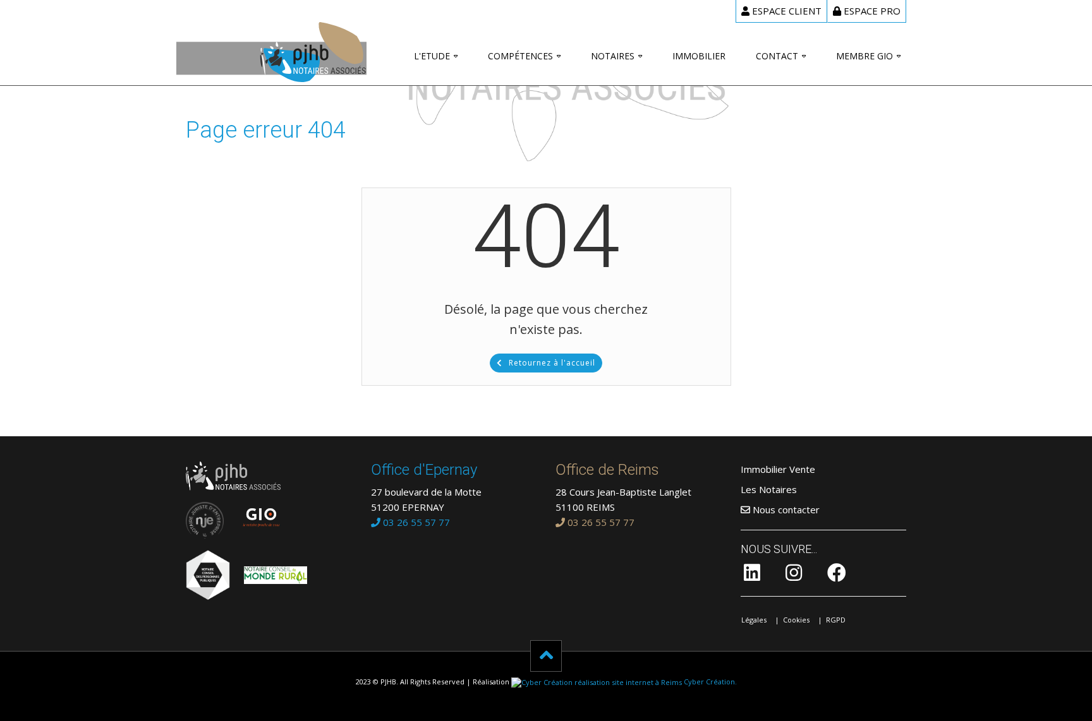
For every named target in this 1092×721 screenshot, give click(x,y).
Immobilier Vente (778, 469)
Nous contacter (785, 509)
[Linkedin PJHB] (752, 575)
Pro (872, 10)
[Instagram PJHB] (794, 575)
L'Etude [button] (432, 56)
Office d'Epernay (424, 470)
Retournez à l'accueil (552, 362)
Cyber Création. (709, 681)
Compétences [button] (520, 56)
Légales (754, 619)
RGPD (836, 619)
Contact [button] (777, 56)
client (787, 10)
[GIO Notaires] (255, 513)
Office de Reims (607, 470)
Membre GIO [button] (864, 56)
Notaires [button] (612, 56)
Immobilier (698, 56)
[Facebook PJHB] (836, 575)
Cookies (796, 619)
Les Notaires (769, 489)
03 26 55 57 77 (415, 522)
